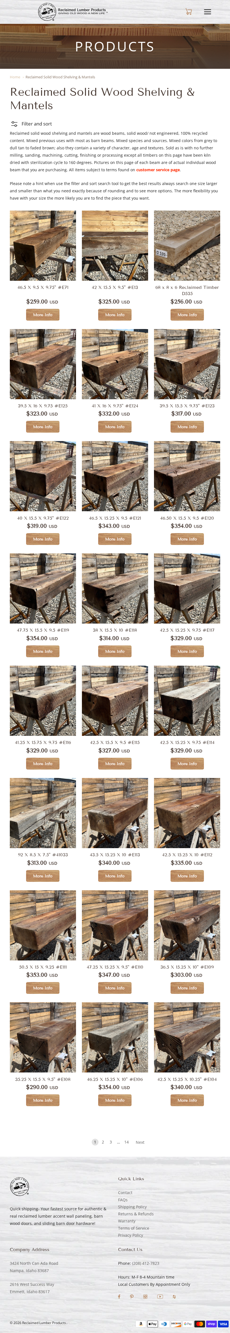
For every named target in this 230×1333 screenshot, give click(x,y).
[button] (31, 124)
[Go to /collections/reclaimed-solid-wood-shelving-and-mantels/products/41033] (43, 813)
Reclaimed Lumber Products (44, 1322)
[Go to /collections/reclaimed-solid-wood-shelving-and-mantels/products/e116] (43, 701)
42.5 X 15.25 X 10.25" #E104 (187, 1079)
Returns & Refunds (136, 1213)
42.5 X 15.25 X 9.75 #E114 (187, 742)
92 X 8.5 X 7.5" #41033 (43, 854)
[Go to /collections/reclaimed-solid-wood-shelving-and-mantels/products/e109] (187, 925)
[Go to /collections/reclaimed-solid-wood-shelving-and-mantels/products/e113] (115, 813)
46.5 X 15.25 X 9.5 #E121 (115, 518)
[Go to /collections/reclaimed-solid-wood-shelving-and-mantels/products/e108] (43, 1037)
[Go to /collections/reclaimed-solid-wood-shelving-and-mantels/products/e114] (187, 701)
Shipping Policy (132, 1206)
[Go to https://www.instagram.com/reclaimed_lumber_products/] (146, 1297)
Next (140, 1142)
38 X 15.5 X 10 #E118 (115, 630)
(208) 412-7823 (145, 1263)
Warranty (126, 1221)
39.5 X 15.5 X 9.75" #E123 (187, 405)
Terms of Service (133, 1228)
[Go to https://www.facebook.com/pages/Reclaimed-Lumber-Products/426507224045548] (119, 1297)
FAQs (123, 1199)
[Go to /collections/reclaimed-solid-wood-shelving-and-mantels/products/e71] (43, 246)
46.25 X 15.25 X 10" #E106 (115, 1079)
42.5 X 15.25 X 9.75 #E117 (187, 630)
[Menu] (211, 12)
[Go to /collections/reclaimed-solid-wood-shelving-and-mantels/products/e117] (187, 588)
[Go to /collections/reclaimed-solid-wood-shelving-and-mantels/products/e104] (187, 1037)
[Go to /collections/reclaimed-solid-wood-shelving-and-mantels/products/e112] (187, 813)
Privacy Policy (130, 1235)
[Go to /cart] (183, 11)
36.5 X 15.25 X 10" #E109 (187, 967)
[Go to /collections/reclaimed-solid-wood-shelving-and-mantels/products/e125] (43, 364)
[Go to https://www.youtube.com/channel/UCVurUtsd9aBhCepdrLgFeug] (160, 1297)
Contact (125, 1192)
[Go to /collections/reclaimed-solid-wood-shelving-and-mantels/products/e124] (115, 364)
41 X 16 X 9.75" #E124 (115, 405)
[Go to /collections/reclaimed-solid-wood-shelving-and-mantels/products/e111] (43, 925)
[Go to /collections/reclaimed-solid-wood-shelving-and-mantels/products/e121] (43, 476)
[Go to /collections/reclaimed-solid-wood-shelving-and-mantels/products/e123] (187, 364)
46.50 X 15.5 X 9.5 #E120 (187, 518)
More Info (42, 314)
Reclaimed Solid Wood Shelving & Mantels (60, 76)
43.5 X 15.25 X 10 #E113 (115, 854)
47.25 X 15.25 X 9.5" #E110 (115, 967)
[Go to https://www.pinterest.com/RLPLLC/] (132, 1297)
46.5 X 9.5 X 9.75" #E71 (42, 287)
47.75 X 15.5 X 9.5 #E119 (43, 630)
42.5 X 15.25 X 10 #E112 (187, 854)
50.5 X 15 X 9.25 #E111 (43, 967)
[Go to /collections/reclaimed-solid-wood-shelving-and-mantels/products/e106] (115, 1037)
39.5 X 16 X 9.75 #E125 (43, 405)
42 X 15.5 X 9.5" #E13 (115, 287)
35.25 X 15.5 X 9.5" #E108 (42, 1079)
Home (15, 76)
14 (126, 1142)
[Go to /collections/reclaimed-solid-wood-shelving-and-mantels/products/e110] (115, 925)
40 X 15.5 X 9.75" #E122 (43, 518)
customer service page (158, 169)
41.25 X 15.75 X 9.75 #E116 (43, 742)
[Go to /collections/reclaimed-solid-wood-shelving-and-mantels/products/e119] (43, 588)
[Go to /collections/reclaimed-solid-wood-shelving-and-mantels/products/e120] (115, 476)
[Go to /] (73, 12)
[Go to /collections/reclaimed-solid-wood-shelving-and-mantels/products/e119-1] (187, 476)
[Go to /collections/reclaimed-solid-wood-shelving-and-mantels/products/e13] (115, 246)
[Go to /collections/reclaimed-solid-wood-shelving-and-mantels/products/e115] (115, 701)
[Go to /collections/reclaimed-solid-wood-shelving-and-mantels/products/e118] (115, 588)
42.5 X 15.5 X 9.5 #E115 (115, 742)
